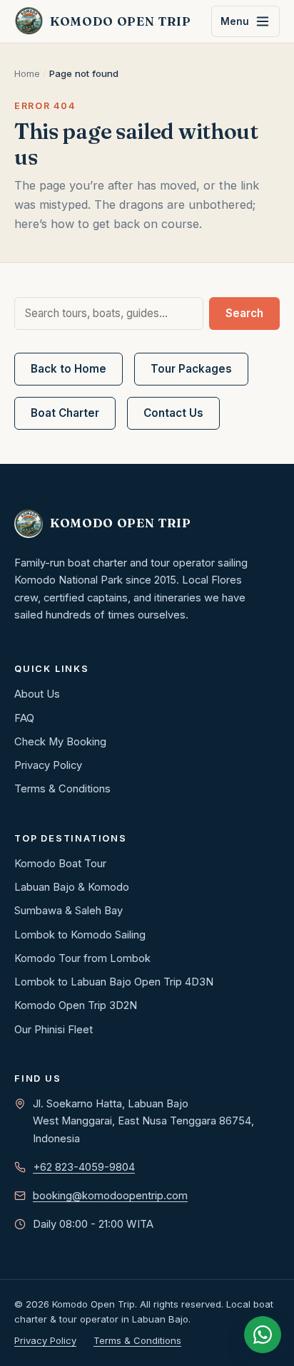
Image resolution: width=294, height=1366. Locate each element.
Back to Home (68, 369)
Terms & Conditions (62, 788)
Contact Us (173, 413)
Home (27, 73)
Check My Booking (60, 741)
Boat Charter (65, 413)
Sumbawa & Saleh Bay (68, 910)
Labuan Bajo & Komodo (71, 887)
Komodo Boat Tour (60, 863)
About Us (37, 694)
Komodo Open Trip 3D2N (75, 1005)
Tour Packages (191, 369)
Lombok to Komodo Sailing (80, 934)
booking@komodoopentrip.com (110, 1195)
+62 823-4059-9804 (84, 1167)
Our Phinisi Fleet (53, 1029)
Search (244, 313)
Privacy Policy (48, 765)
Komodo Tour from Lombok (82, 958)
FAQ (24, 718)
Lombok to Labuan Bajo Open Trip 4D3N (113, 982)
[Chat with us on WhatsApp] (262, 1334)
